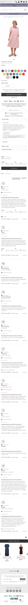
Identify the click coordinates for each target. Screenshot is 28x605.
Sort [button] (2, 173)
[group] (14, 157)
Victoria (4, 129)
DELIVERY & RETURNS (6, 149)
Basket (23, 2)
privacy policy (13, 581)
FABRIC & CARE (5, 146)
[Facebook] (10, 591)
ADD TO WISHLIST (14, 110)
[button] (14, 602)
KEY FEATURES (5, 119)
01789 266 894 (17, 587)
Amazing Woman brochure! (14, 136)
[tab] (16, 178)
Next (27, 552)
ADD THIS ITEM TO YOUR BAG (14, 94)
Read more (5, 141)
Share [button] (17, 218)
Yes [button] (12, 218)
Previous (0, 552)
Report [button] (14, 218)
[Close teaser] (20, 600)
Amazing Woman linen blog (10, 137)
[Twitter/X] (14, 591)
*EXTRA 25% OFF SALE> (14, 13)
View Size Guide (4, 82)
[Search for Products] (25, 9)
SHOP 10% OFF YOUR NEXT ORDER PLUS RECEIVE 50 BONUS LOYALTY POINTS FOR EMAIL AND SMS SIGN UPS (14, 576)
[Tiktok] (20, 591)
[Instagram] (17, 591)
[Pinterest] (7, 591)
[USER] (18, 2)
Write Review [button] (14, 168)
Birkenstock (13, 129)
